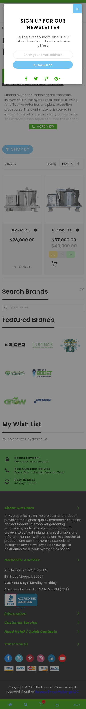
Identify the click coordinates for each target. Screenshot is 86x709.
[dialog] (43, 354)
